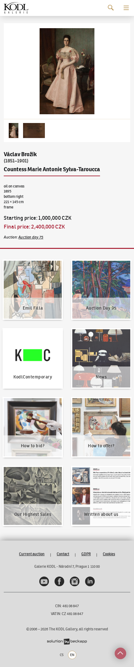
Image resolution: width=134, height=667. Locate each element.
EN (72, 655)
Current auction (32, 554)
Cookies (109, 554)
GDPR (86, 554)
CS (62, 655)
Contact (63, 554)
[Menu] (126, 7)
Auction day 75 (30, 237)
